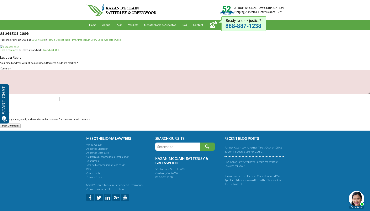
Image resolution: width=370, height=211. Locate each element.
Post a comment (9, 49)
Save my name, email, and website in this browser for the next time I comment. (47, 119)
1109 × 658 (38, 39)
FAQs (119, 24)
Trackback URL (51, 49)
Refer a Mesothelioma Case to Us (105, 164)
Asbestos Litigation (97, 148)
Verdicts (133, 24)
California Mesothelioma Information (108, 156)
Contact (198, 24)
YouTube (125, 197)
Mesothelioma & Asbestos (160, 24)
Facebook (90, 197)
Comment (6, 68)
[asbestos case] (9, 46)
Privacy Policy (94, 177)
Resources (92, 160)
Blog (184, 24)
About (106, 24)
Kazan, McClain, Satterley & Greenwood (121, 10)
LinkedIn (107, 197)
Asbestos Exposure (97, 152)
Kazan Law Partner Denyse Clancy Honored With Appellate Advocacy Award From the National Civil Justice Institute (253, 180)
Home (92, 24)
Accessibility (93, 173)
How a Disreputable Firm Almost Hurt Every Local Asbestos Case (84, 39)
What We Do (94, 144)
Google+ (116, 197)
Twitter (99, 197)
